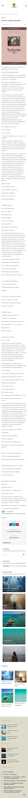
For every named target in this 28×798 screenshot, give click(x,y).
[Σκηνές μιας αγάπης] (14, 654)
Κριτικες (3, 17)
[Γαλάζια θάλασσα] (14, 636)
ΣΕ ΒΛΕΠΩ (9, 749)
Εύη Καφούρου (10, 511)
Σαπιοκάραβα (10, 771)
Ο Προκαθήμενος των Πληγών (13, 761)
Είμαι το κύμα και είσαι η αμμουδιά (14, 531)
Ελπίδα (5, 606)
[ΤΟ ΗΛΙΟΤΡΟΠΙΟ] (3, 755)
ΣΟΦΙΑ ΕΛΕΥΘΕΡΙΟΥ (9, 790)
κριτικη (16, 513)
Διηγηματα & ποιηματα (6, 681)
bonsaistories (4, 24)
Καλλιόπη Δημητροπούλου (7, 513)
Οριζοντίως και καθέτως (14, 537)
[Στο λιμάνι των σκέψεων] (14, 619)
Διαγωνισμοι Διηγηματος (13, 748)
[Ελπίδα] (14, 602)
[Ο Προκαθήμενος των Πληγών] (3, 761)
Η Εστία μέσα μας (13, 774)
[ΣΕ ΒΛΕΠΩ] (3, 749)
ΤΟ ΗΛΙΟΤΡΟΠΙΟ (10, 755)
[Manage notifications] (24, 795)
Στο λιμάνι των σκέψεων (9, 623)
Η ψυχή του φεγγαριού (21, 780)
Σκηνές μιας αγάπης (8, 658)
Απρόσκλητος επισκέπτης (9, 588)
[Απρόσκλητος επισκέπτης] (14, 584)
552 (9, 763)
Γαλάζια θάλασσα (8, 640)
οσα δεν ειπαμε (22, 513)
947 (9, 757)
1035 (9, 751)
